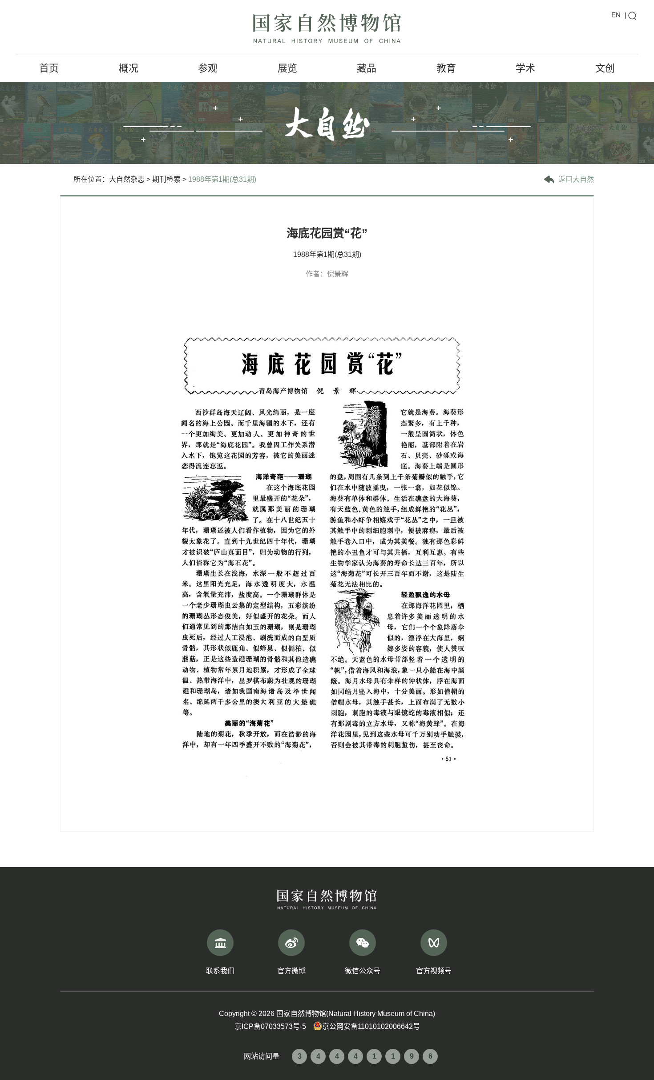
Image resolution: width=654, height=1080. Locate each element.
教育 (446, 68)
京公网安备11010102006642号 (371, 1026)
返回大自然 (576, 179)
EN (616, 15)
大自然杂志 (127, 179)
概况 (128, 68)
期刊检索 (166, 179)
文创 (605, 68)
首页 (49, 68)
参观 (208, 68)
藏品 (366, 68)
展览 (287, 68)
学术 (525, 68)
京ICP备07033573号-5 (270, 1026)
